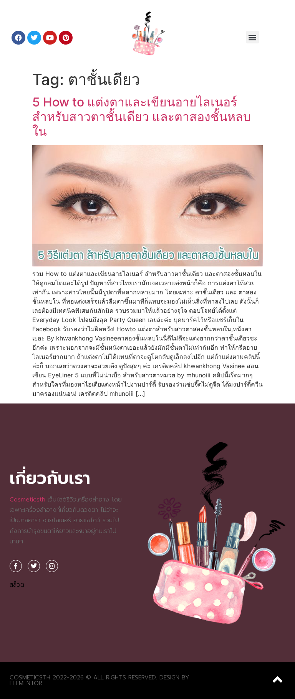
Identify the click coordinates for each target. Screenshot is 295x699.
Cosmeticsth (27, 499)
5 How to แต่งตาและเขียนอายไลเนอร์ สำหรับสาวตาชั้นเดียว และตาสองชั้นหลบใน (141, 117)
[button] (252, 37)
